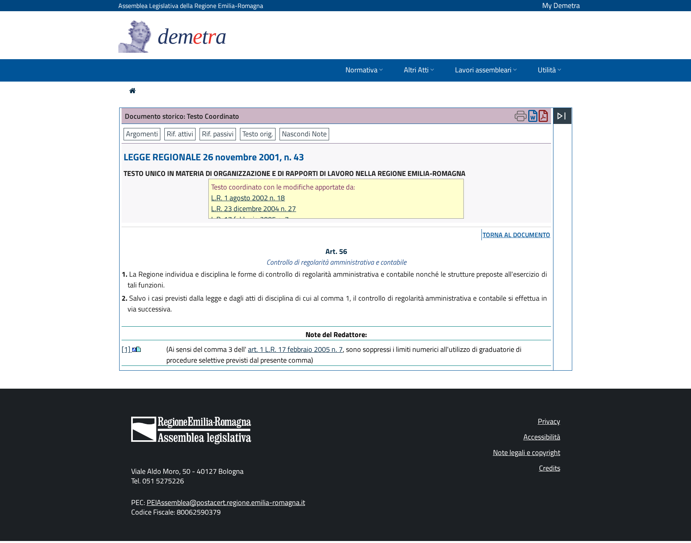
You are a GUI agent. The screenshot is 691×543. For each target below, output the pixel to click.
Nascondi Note (304, 133)
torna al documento (516, 235)
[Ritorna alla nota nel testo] (134, 349)
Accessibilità (541, 436)
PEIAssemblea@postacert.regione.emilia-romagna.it (226, 502)
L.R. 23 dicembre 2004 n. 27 (253, 208)
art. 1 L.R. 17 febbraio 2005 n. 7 (295, 349)
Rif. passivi (218, 133)
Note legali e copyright (526, 452)
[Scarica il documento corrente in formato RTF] (532, 117)
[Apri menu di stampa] (521, 116)
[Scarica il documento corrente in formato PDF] (543, 117)
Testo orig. (257, 133)
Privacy (549, 421)
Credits (549, 468)
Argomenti (142, 133)
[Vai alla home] (132, 90)
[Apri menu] (561, 116)
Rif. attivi (180, 133)
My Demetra (561, 5)
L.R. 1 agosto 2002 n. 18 (248, 197)
